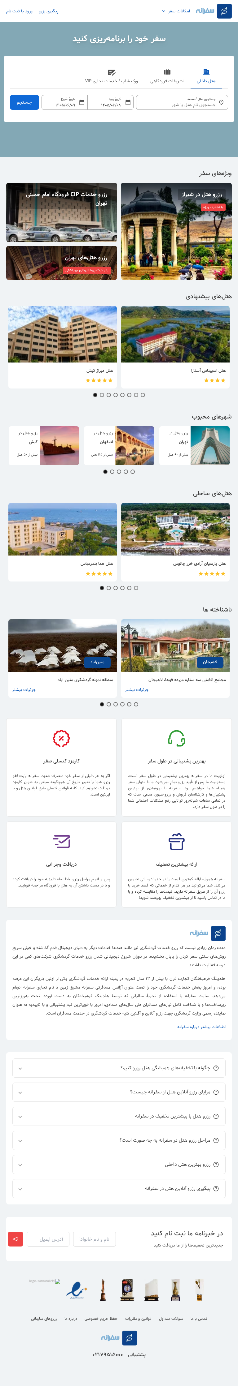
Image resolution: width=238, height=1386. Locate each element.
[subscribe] (15, 1239)
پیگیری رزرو (49, 11)
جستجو (24, 102)
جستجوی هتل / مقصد (201, 99)
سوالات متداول (171, 1318)
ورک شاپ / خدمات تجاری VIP (111, 81)
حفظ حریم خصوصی (101, 1318)
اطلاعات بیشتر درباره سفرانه (201, 1026)
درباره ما (70, 1318)
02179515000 (107, 1354)
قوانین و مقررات (138, 1318)
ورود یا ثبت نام (19, 11)
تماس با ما (199, 1318)
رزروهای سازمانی (44, 1318)
